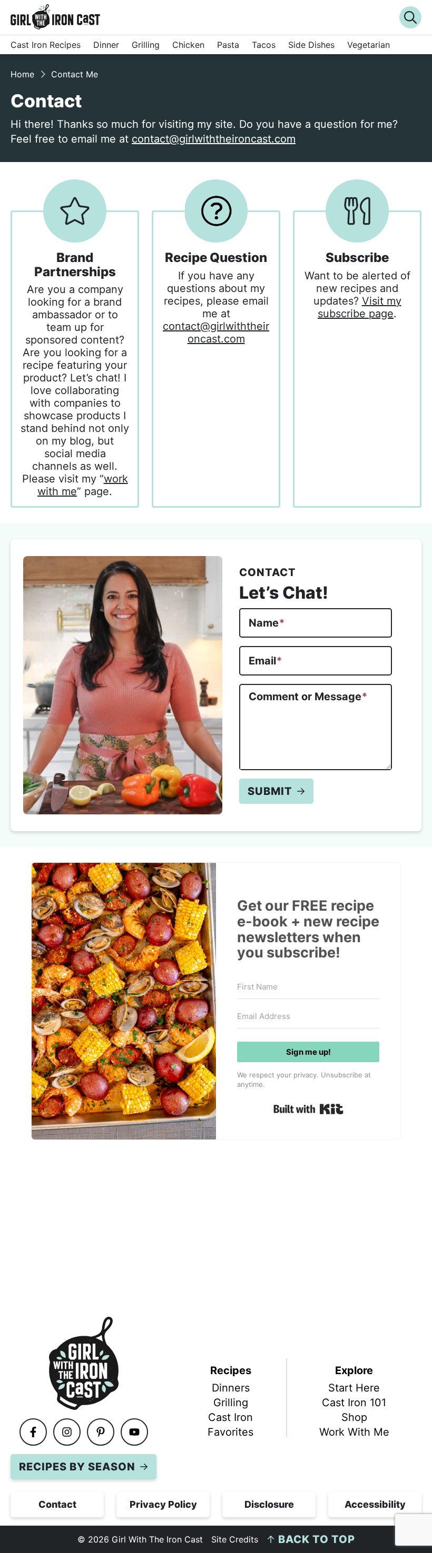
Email (265, 660)
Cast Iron (230, 1417)
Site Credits (234, 1539)
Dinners (231, 1388)
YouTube (147, 1432)
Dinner (106, 45)
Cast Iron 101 (354, 1402)
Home (22, 74)
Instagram (80, 1432)
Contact (57, 1504)
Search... (410, 17)
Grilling (146, 45)
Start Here (354, 1388)
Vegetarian (368, 45)
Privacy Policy (163, 1504)
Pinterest (113, 1432)
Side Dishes (311, 45)
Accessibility (375, 1504)
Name (266, 623)
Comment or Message (308, 696)
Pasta (228, 45)
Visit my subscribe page (359, 307)
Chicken (188, 45)
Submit (270, 791)
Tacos (264, 45)
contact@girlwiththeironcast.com (214, 139)
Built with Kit (308, 1109)
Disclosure (269, 1504)
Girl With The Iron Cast (202, 16)
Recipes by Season (77, 1466)
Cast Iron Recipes (46, 45)
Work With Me (354, 1432)
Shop (354, 1417)
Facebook (46, 1432)
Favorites (230, 1432)
